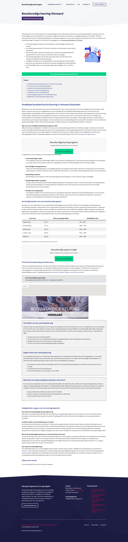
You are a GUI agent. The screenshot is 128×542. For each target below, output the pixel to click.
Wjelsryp (62, 272)
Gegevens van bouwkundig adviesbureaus (40, 88)
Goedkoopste (70, 4)
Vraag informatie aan (29, 505)
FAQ (79, 4)
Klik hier (45, 280)
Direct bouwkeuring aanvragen (32, 18)
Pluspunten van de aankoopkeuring (38, 90)
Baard (82, 272)
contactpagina (79, 490)
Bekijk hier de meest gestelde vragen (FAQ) (40, 97)
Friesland (51, 424)
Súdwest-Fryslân (27, 451)
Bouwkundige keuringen (32, 4)
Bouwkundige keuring (28, 525)
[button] (64, 74)
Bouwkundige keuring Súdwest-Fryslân (45, 525)
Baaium (67, 272)
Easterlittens (74, 272)
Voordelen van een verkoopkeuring (38, 92)
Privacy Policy (94, 525)
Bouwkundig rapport (54, 4)
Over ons (86, 525)
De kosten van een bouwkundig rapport (39, 86)
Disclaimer (103, 525)
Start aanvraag (99, 4)
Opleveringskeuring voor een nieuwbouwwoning (42, 94)
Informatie (86, 4)
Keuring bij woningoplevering (86, 134)
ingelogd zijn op (31, 464)
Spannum (56, 272)
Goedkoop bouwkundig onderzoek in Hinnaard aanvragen (45, 84)
